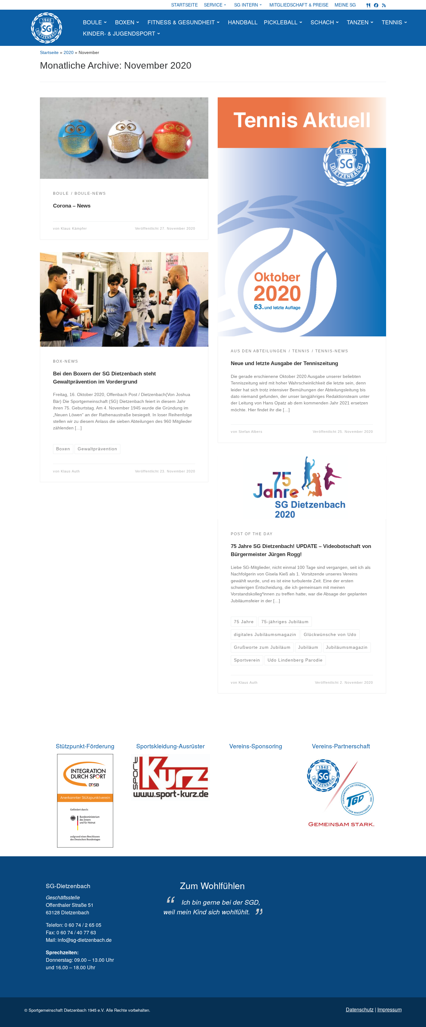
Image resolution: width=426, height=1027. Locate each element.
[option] (212, 898)
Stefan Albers (251, 431)
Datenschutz (360, 1009)
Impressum (389, 1009)
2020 (69, 52)
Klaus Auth (70, 471)
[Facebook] (376, 4)
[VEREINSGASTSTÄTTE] (368, 4)
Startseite (49, 52)
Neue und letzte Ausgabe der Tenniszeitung (284, 363)
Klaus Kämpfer (74, 228)
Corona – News (71, 206)
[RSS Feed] (384, 4)
